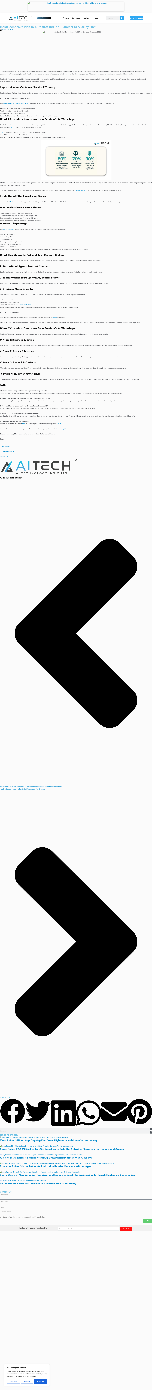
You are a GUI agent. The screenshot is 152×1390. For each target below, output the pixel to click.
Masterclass (14, 202)
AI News (66, 18)
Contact (95, 18)
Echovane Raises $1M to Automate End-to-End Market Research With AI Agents (47, 1166)
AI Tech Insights (61, 429)
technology (4, 456)
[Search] (122, 18)
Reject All (27, 1381)
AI (0, 441)
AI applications (5, 446)
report (13, 127)
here (23, 424)
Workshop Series (8, 229)
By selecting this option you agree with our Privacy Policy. (24, 1217)
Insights (86, 18)
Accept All (40, 1381)
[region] (27, 1375)
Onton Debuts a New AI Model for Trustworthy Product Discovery (38, 1184)
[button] (12, 1112)
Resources (76, 18)
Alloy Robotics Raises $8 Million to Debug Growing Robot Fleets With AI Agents (46, 1158)
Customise (13, 1381)
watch (55, 317)
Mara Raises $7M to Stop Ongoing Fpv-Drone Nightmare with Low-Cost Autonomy (48, 1140)
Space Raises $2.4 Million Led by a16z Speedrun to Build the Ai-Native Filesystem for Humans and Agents (62, 1149)
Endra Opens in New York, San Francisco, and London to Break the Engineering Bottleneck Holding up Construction (67, 1175)
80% (1, 132)
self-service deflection (23, 305)
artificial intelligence (7, 451)
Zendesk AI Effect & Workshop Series (16, 103)
